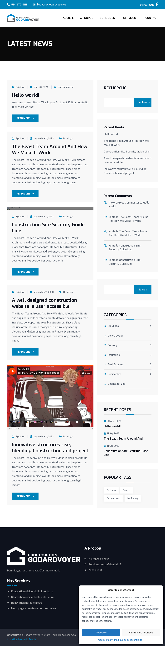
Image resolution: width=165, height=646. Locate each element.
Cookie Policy (105, 640)
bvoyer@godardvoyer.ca (51, 4)
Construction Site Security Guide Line (48, 227)
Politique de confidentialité (128, 640)
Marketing (132, 498)
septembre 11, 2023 (44, 138)
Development (113, 498)
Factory (112, 345)
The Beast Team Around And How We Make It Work (49, 149)
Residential (114, 374)
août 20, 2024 (41, 87)
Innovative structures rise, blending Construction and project (50, 447)
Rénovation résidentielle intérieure (32, 591)
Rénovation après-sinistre (26, 602)
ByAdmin (19, 87)
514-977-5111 (19, 4)
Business (111, 490)
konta (112, 216)
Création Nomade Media (21, 639)
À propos (86, 17)
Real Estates (115, 364)
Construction (115, 335)
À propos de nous (98, 559)
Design (126, 490)
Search (142, 289)
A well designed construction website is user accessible (44, 303)
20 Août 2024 (114, 421)
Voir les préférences (141, 632)
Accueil (68, 17)
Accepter (101, 632)
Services (129, 17)
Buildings (68, 138)
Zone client (108, 17)
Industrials (114, 355)
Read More (23, 118)
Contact (151, 17)
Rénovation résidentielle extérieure (32, 597)
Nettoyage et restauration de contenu (34, 608)
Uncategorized (65, 87)
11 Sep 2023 (113, 433)
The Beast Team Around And (123, 439)
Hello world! (25, 95)
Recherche (115, 88)
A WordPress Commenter (124, 202)
